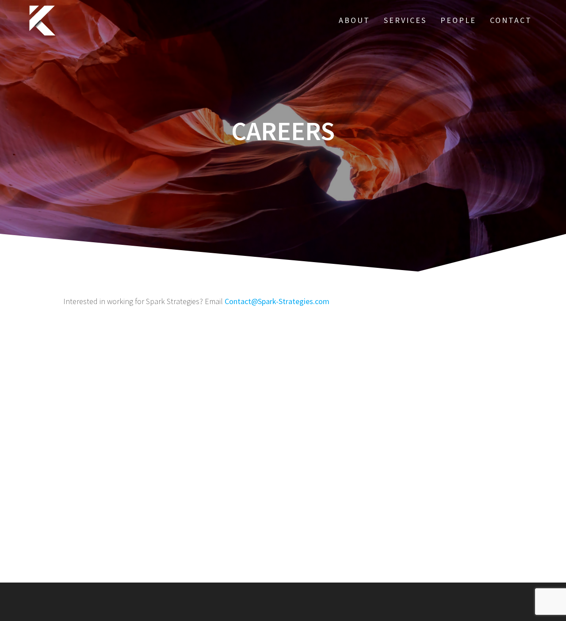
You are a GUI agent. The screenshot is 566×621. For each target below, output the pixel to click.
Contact (511, 20)
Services (405, 20)
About (354, 20)
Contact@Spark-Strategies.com (277, 301)
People (458, 20)
